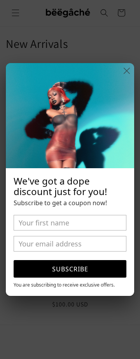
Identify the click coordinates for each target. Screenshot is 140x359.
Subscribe (70, 269)
